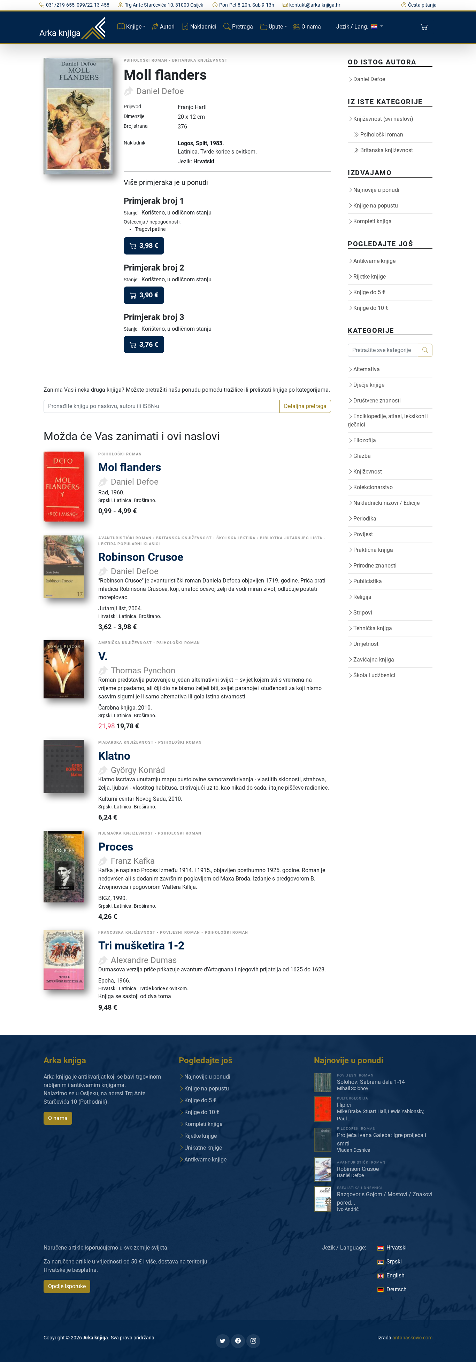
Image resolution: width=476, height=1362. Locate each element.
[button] (425, 27)
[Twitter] (223, 1341)
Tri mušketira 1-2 (141, 945)
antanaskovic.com (412, 1337)
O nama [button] (58, 1118)
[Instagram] (253, 1341)
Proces (115, 846)
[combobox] (162, 406)
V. (103, 656)
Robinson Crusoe (140, 557)
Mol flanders (129, 467)
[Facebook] (238, 1341)
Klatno (114, 755)
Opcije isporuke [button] (67, 1286)
